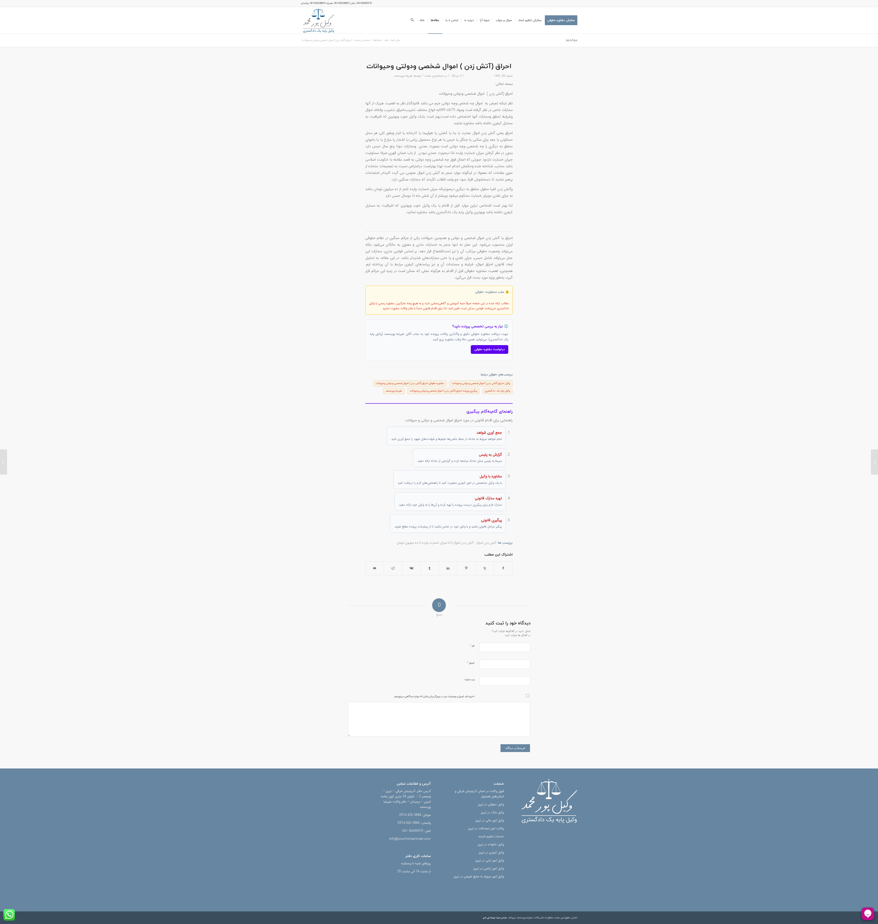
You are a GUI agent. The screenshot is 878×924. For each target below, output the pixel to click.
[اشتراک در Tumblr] (430, 568)
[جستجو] (412, 20)
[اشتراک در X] (485, 568)
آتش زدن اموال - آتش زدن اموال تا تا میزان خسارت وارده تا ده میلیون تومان (446, 542)
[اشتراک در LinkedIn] (448, 568)
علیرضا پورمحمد (403, 75)
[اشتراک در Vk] (411, 568)
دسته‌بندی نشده (434, 75)
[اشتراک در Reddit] (393, 568)
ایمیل (470, 662)
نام (472, 645)
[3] (318, 20)
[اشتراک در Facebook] (503, 568)
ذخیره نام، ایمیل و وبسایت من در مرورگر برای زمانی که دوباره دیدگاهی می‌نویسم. (434, 696)
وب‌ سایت (469, 680)
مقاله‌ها (571, 40)
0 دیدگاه (456, 75)
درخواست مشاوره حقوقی (489, 349)
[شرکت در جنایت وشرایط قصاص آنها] (874, 462)
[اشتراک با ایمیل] (375, 568)
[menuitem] (561, 20)
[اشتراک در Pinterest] (466, 568)
